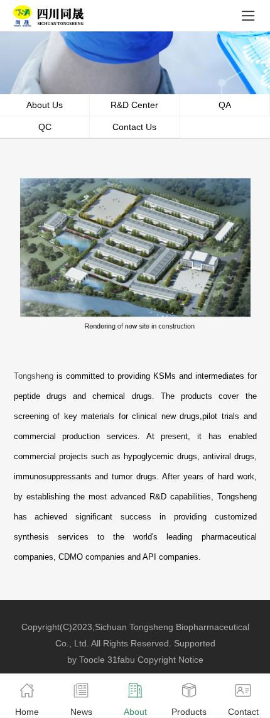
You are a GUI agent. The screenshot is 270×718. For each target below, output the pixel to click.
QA (225, 105)
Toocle (92, 660)
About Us (44, 105)
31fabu (121, 660)
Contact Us (134, 127)
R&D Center (134, 105)
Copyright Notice (170, 660)
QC (44, 127)
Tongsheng (33, 376)
